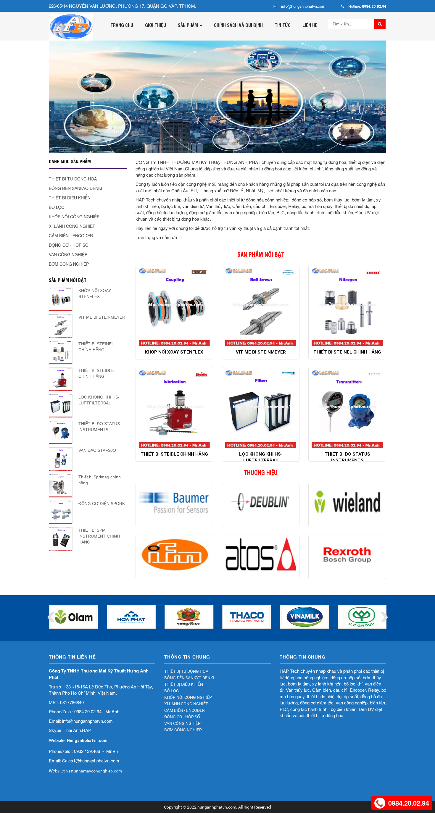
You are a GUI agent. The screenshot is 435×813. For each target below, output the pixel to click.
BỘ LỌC (56, 207)
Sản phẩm (188, 25)
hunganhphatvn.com (216, 807)
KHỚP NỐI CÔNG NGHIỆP (74, 217)
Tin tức (283, 25)
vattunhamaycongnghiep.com (94, 771)
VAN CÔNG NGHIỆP (68, 254)
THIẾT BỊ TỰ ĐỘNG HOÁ (73, 179)
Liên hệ (309, 25)
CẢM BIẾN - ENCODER (71, 235)
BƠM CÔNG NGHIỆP (69, 264)
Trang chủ (121, 25)
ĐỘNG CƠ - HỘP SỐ (68, 245)
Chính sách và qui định (238, 25)
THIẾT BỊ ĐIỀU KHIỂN (70, 198)
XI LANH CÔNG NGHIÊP (72, 226)
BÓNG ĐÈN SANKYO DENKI (75, 188)
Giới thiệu (155, 25)
